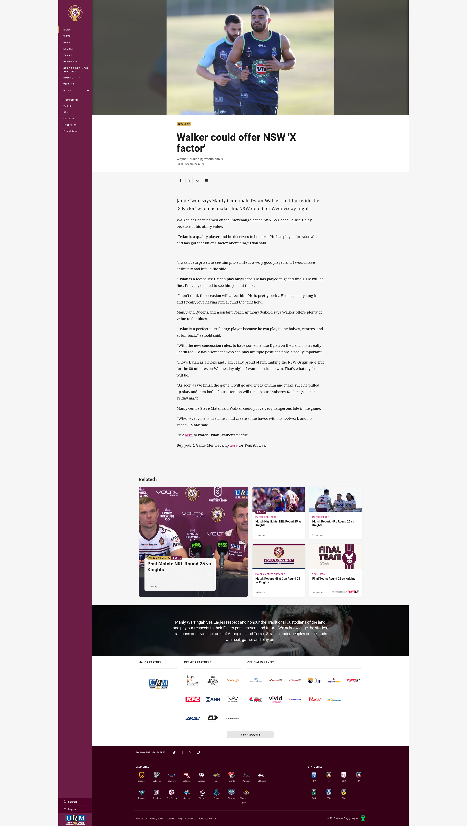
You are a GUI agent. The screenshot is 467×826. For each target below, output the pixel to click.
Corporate (69, 118)
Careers (171, 818)
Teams (68, 55)
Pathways (70, 61)
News (67, 29)
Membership (70, 99)
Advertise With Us (207, 818)
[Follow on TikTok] (174, 752)
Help (180, 818)
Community (71, 77)
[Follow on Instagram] (198, 752)
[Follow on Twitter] (190, 752)
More (67, 90)
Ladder (68, 48)
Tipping (69, 84)
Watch (68, 36)
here (189, 435)
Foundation (70, 131)
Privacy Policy (156, 818)
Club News (184, 124)
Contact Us (190, 818)
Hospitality (69, 124)
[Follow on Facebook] (182, 752)
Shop (66, 112)
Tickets (68, 106)
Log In (72, 809)
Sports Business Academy (76, 70)
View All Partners (250, 734)
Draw (67, 42)
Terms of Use (140, 818)
